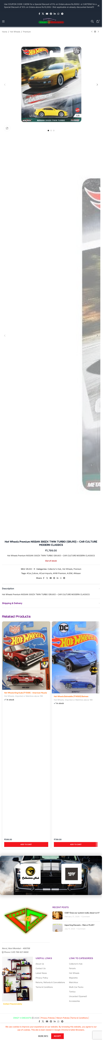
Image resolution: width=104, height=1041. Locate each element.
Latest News (41, 975)
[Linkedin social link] (55, 14)
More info (43, 1036)
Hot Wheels (15, 32)
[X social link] (43, 14)
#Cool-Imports (45, 573)
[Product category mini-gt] (72, 877)
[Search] (92, 21)
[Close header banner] (98, 5)
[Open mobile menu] (3, 21)
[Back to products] (95, 31)
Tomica (72, 994)
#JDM (69, 573)
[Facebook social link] (39, 14)
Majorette (73, 980)
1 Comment (85, 919)
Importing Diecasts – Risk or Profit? (79, 927)
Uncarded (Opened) (78, 999)
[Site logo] (51, 21)
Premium (27, 32)
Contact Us (41, 971)
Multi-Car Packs (76, 989)
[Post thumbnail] (57, 918)
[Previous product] (91, 31)
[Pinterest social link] (51, 14)
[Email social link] (47, 14)
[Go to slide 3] (53, 130)
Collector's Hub (54, 569)
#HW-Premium (59, 573)
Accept (57, 1036)
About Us (40, 966)
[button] (4, 84)
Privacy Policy (42, 980)
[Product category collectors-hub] (30, 877)
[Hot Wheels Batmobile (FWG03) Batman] (76, 657)
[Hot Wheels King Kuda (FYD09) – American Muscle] (26, 655)
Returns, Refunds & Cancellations (50, 985)
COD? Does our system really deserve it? (82, 915)
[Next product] (98, 31)
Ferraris (72, 971)
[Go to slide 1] (48, 130)
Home (4, 32)
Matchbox (73, 985)
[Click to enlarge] (7, 128)
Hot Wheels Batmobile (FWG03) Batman (71, 696)
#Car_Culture (32, 573)
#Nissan (77, 573)
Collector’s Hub (75, 966)
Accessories (74, 1003)
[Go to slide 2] (51, 130)
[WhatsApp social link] (58, 14)
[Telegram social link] (62, 14)
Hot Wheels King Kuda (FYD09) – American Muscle (25, 692)
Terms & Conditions (44, 989)
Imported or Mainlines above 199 (29, 696)
